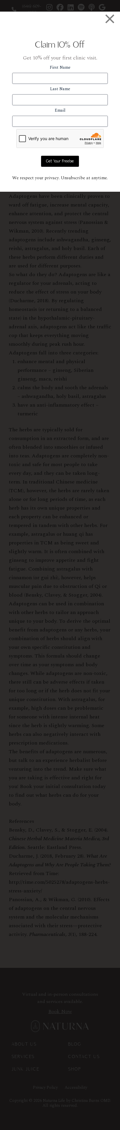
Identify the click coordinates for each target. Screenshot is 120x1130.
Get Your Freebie (60, 161)
